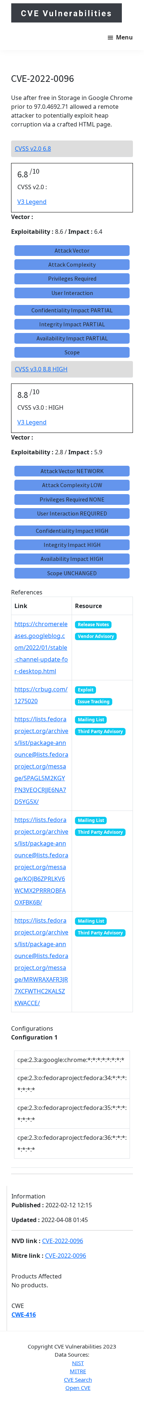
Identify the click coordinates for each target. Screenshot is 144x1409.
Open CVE (77, 1387)
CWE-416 (23, 1315)
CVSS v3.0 (41, 369)
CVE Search (78, 1379)
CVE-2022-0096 (62, 1241)
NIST (78, 1363)
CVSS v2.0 (33, 149)
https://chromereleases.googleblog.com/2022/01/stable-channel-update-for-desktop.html (41, 647)
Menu (124, 37)
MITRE (78, 1371)
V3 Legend (32, 202)
